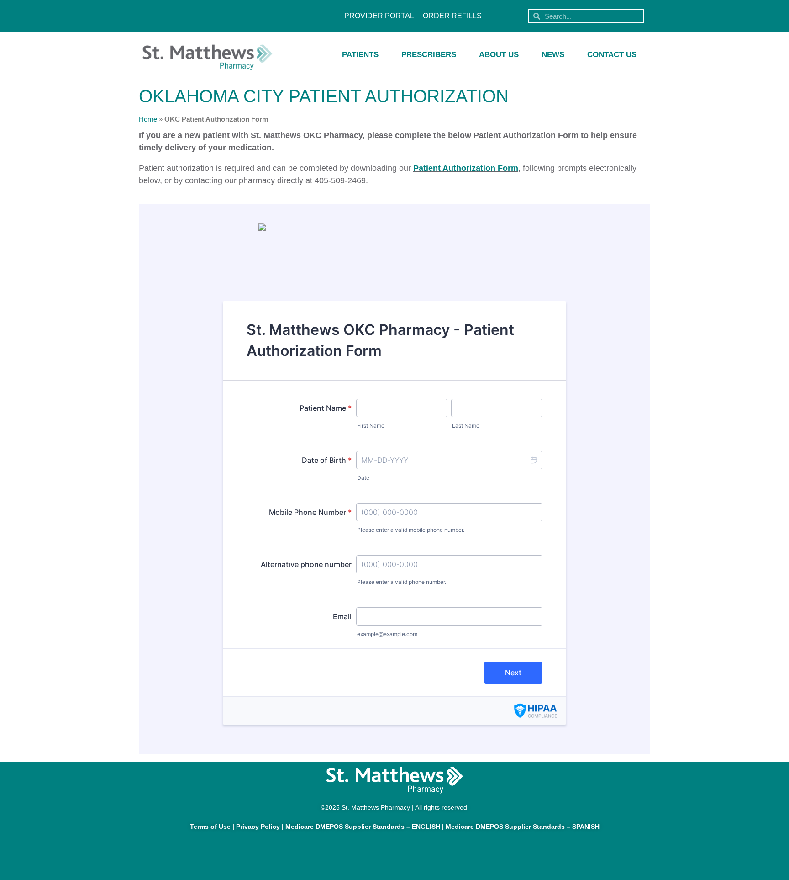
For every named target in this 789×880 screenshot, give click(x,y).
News (553, 54)
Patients (360, 54)
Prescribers (428, 54)
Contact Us (611, 54)
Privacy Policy (258, 826)
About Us (499, 54)
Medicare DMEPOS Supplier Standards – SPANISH (523, 826)
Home (148, 119)
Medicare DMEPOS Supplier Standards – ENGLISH (362, 826)
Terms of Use (210, 826)
